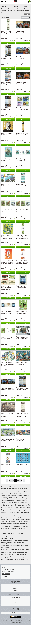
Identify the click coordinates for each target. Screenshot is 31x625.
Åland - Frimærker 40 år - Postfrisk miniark (22, 363)
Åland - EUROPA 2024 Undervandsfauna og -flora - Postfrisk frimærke (8, 237)
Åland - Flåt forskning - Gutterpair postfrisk (7, 337)
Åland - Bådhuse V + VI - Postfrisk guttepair (7, 108)
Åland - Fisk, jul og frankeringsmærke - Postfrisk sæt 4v (6, 288)
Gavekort (15, 588)
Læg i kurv (8, 43)
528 (18, 480)
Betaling (16, 604)
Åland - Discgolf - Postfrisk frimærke (6, 185)
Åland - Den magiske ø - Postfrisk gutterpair (22, 159)
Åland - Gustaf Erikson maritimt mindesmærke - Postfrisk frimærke (7, 415)
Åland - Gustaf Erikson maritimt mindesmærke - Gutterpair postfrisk (22, 415)
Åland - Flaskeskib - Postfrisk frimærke (21, 287)
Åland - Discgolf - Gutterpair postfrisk (21, 185)
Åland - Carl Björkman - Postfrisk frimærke (7, 134)
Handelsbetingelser (15, 597)
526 (13, 480)
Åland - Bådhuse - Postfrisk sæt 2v (20, 57)
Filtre (27, 14)
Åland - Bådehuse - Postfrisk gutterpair (6, 57)
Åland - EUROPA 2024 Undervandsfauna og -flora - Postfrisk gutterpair (22, 237)
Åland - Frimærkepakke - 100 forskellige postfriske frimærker (7, 364)
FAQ (15, 590)
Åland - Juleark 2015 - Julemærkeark (21, 465)
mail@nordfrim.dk (16, 622)
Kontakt (15, 585)
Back (10, 480)
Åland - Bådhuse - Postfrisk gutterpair (6, 83)
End (24, 480)
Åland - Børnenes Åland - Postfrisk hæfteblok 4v (22, 108)
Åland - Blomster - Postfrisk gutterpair (6, 32)
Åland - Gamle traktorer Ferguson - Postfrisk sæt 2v (7, 389)
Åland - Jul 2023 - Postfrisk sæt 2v (20, 439)
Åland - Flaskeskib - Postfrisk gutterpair (6, 312)
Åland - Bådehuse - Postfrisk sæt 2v (21, 32)
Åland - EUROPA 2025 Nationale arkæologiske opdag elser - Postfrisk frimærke (7, 263)
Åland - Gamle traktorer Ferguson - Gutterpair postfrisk (22, 389)
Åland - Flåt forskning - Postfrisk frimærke (22, 312)
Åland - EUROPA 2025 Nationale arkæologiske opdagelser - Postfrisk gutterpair (22, 263)
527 (15, 480)
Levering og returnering (15, 599)
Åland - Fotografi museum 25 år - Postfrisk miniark (22, 337)
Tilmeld (6, 574)
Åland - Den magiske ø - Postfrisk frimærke (7, 159)
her (20, 561)
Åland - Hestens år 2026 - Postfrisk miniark (8, 439)
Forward (21, 480)
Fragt (15, 602)
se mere (25, 515)
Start (7, 480)
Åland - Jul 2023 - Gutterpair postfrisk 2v (7, 465)
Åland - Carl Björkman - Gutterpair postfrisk (22, 134)
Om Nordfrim (15, 612)
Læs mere (3, 12)
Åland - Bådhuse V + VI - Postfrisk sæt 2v (22, 83)
